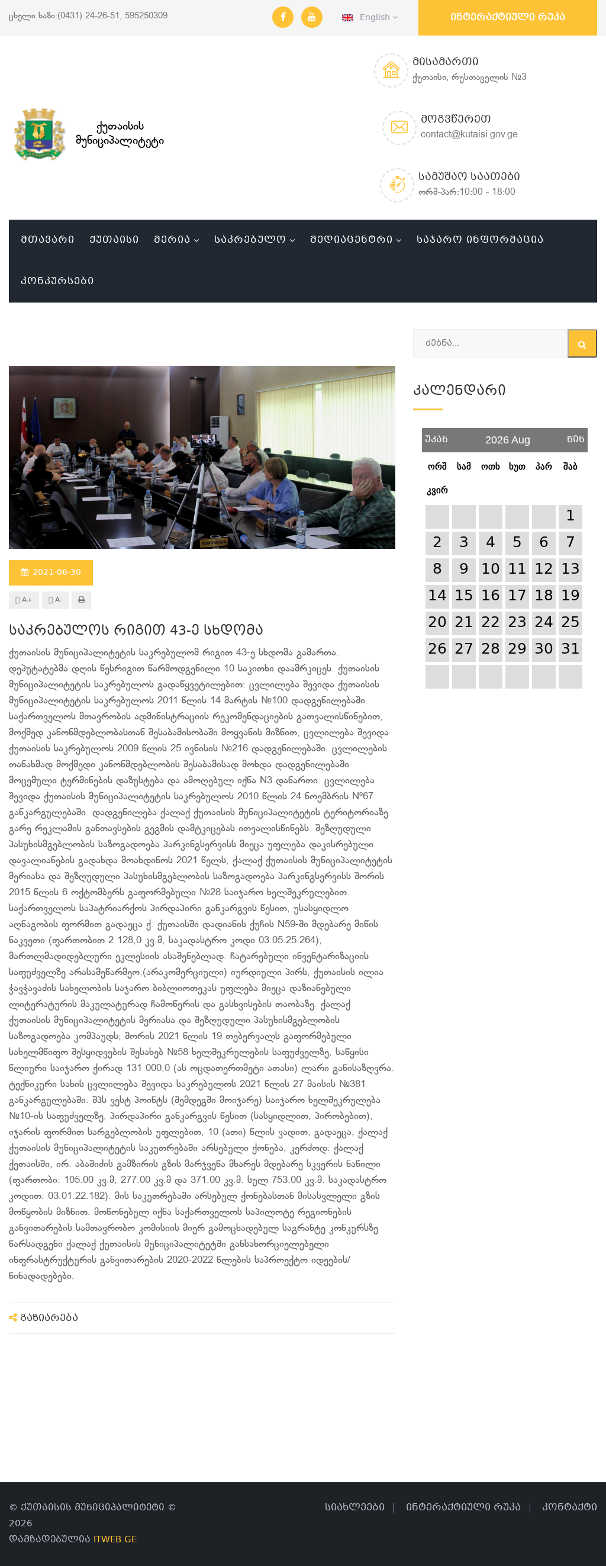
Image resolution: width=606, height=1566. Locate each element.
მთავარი (48, 240)
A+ (26, 600)
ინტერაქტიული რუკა (507, 17)
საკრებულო (250, 240)
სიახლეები (355, 1507)
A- (57, 600)
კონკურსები (57, 281)
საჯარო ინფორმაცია (480, 240)
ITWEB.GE (115, 1540)
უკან (436, 435)
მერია (172, 240)
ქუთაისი (114, 240)
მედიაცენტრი (351, 240)
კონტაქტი (569, 1507)
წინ (576, 435)
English (372, 18)
